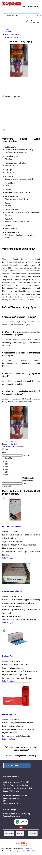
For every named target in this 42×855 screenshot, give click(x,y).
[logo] (11, 6)
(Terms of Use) (28, 848)
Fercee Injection (9, 714)
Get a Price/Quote (8, 558)
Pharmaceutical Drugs (12, 34)
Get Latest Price (11, 441)
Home (7, 29)
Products (8, 32)
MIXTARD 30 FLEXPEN (11, 526)
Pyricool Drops (8, 656)
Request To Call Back (9, 444)
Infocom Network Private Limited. (28, 851)
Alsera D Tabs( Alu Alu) (12, 591)
